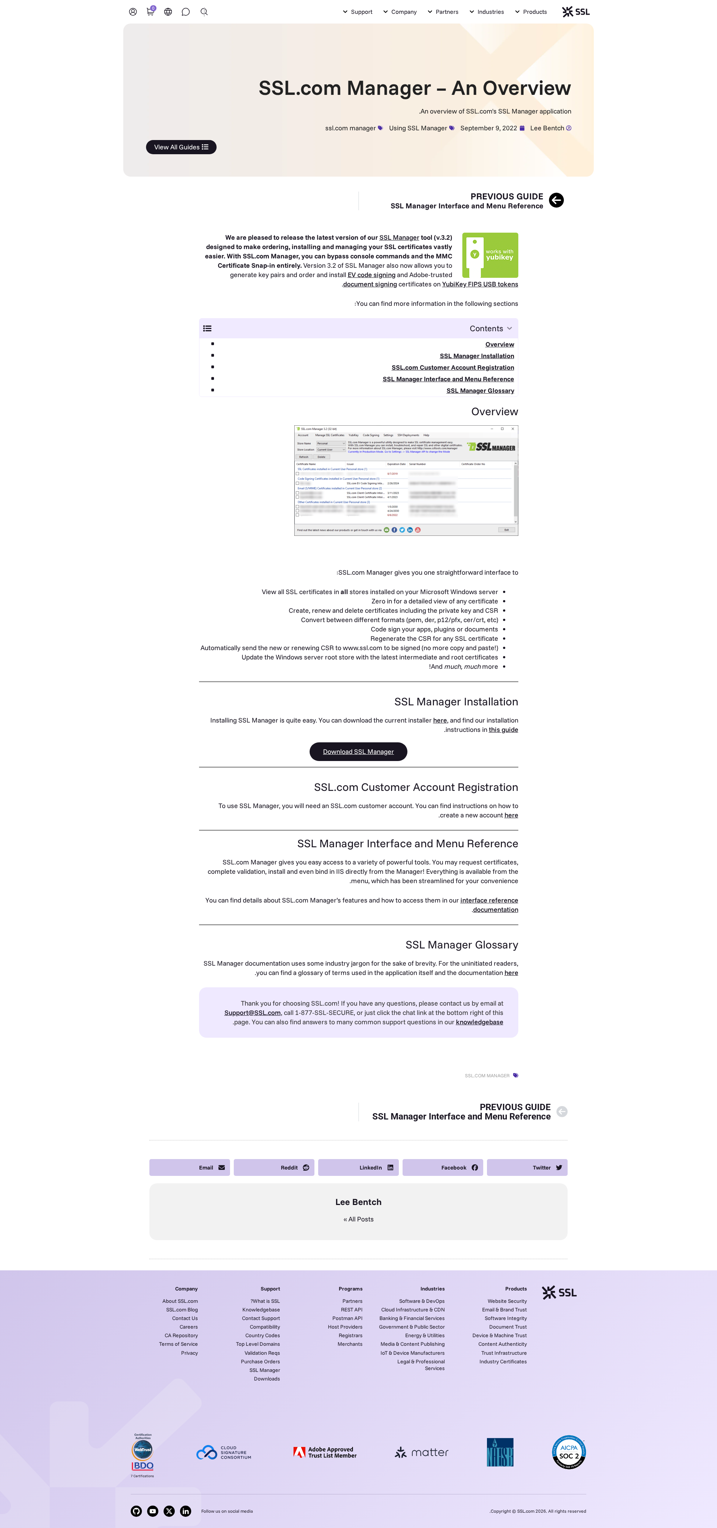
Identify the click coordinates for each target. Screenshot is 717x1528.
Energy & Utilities (425, 1335)
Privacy (189, 1353)
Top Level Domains (258, 1344)
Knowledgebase (261, 1309)
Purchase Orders (260, 1361)
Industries (432, 1288)
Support (270, 1288)
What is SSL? (265, 1301)
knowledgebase (479, 1022)
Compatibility (265, 1326)
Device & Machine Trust (499, 1335)
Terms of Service (178, 1344)
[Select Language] (168, 11)
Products (516, 1288)
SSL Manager (399, 237)
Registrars (351, 1335)
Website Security (507, 1301)
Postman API (347, 1318)
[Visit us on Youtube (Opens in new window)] (152, 1511)
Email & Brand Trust (504, 1309)
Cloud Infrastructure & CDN (413, 1309)
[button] (531, 12)
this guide (503, 729)
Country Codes (262, 1335)
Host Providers (345, 1326)
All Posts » (359, 1219)
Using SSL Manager (418, 128)
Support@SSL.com (252, 1012)
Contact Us (185, 1318)
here (440, 720)
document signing (370, 284)
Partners (352, 1301)
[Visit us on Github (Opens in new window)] (136, 1511)
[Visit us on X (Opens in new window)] (169, 1511)
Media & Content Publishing (413, 1344)
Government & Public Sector (412, 1326)
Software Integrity (506, 1318)
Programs (351, 1288)
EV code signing (371, 274)
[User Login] (133, 11)
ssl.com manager (350, 128)
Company (186, 1288)
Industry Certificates (503, 1361)
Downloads (267, 1378)
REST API (352, 1309)
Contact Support (261, 1318)
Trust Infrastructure (504, 1353)
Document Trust (508, 1326)
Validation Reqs (262, 1353)
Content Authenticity (502, 1344)
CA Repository (181, 1335)
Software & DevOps (422, 1301)
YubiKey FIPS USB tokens (480, 284)
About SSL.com (180, 1301)
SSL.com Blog (182, 1309)
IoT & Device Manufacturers (413, 1353)
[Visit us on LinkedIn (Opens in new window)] (185, 1511)
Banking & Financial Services (412, 1318)
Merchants (350, 1344)
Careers (189, 1326)
